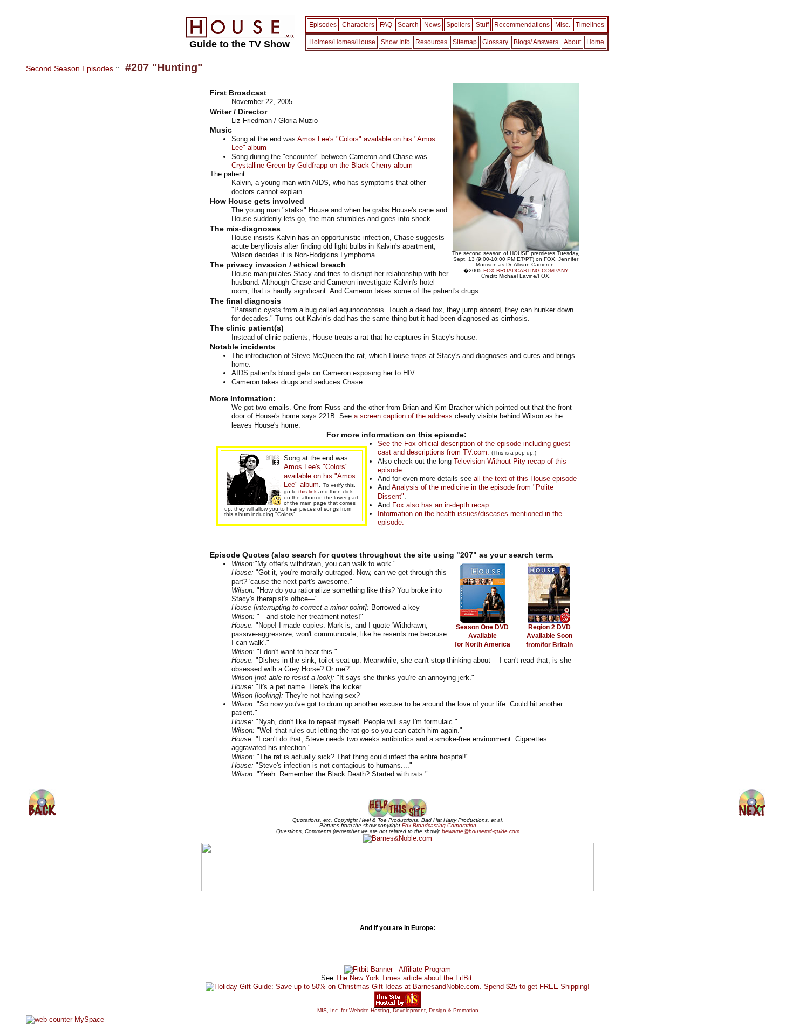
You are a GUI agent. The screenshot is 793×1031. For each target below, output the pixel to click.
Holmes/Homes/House (342, 42)
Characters (358, 25)
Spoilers (458, 25)
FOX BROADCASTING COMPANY (526, 270)
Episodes (323, 25)
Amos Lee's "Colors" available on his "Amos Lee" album (320, 476)
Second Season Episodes (69, 68)
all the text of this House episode (525, 479)
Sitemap (465, 42)
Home (595, 42)
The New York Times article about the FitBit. (405, 978)
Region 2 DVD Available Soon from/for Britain (549, 636)
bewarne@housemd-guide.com (480, 831)
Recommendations (522, 25)
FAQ (386, 25)
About (572, 42)
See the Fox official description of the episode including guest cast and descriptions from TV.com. (474, 447)
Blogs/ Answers (536, 42)
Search (408, 25)
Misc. (562, 25)
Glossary (495, 42)
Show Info (395, 42)
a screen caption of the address (403, 416)
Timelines (590, 25)
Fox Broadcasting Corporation (439, 825)
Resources (431, 42)
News (432, 25)
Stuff (482, 25)
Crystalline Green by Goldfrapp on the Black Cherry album (322, 165)
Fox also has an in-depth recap (440, 505)
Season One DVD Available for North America (482, 636)
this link (307, 491)
